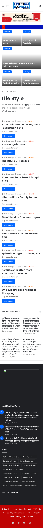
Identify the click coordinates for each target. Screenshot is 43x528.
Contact (30, 517)
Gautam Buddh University (11, 465)
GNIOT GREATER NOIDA (11, 477)
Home (5, 91)
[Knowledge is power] (11, 37)
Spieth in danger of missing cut (21, 253)
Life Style (7, 48)
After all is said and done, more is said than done (19, 64)
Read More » (8, 136)
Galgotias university (9, 461)
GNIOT (34, 473)
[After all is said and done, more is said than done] (21, 57)
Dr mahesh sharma (29, 457)
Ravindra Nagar (9, 121)
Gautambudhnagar (30, 465)
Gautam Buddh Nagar (27, 461)
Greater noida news (28, 481)
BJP (4, 457)
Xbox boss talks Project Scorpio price (11, 83)
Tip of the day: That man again (21, 217)
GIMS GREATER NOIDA (11, 473)
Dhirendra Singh (14, 457)
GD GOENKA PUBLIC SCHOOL (13, 469)
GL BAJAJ (25, 473)
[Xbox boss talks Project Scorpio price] (11, 77)
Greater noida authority (11, 481)
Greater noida (27, 477)
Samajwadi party (16, 485)
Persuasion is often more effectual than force (17, 271)
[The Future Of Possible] (31, 37)
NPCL (5, 485)
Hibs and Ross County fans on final (30, 83)
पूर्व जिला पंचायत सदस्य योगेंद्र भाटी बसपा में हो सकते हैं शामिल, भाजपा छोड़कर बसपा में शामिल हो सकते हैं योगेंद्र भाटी (11, 323)
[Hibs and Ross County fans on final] (31, 77)
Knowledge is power (9, 41)
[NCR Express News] (21, 5)
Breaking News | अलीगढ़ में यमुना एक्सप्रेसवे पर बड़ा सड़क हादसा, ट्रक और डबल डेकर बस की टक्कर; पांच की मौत (32, 345)
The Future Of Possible (29, 41)
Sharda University (31, 485)
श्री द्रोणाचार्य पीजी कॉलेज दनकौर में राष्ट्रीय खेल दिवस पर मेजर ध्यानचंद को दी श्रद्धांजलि (22, 439)
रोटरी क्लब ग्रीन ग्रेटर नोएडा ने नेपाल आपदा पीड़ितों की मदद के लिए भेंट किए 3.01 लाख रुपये (22, 429)
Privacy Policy (21, 517)
